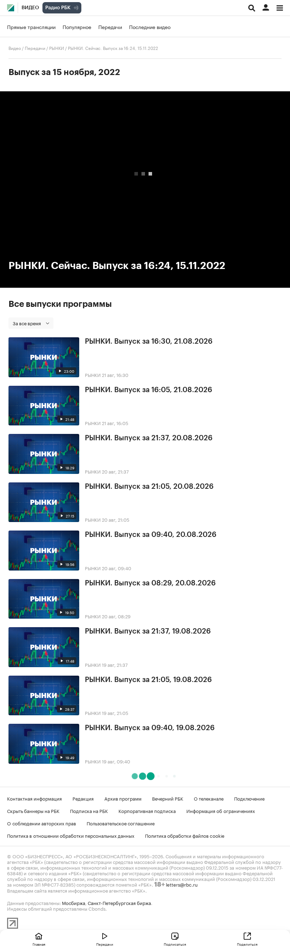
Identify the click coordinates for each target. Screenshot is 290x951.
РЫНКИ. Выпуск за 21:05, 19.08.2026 (148, 679)
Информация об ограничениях (220, 810)
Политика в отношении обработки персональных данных (70, 835)
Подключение (249, 798)
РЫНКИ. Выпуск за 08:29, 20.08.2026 (150, 583)
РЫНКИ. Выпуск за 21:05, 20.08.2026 (149, 486)
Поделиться (247, 944)
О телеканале (209, 798)
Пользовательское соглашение (121, 822)
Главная (39, 944)
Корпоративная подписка (147, 810)
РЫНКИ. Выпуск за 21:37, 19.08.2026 (148, 631)
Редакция (83, 798)
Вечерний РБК (167, 798)
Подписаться (175, 944)
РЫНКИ (56, 47)
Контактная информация (34, 798)
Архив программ (122, 798)
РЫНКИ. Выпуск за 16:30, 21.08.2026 (149, 341)
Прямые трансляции (31, 26)
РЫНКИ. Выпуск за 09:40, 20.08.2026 (150, 534)
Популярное (77, 26)
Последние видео (149, 26)
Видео (30, 7)
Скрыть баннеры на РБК (33, 810)
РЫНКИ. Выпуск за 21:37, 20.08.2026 (149, 438)
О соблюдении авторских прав (41, 822)
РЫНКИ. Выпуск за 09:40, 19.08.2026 (150, 728)
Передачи (110, 26)
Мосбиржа (73, 902)
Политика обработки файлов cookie (185, 835)
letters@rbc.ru (182, 884)
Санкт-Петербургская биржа (119, 902)
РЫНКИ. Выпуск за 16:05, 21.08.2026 (148, 390)
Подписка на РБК (89, 810)
